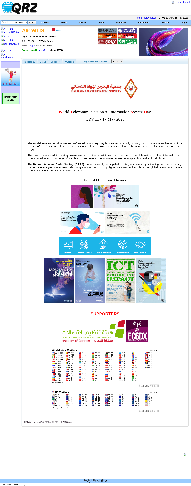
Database (44, 22)
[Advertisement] (104, 455)
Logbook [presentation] (55, 62)
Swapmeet (121, 22)
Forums (82, 22)
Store (101, 22)
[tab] (29, 61)
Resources (143, 22)
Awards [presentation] (69, 62)
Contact (165, 22)
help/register (150, 17)
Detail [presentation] (43, 62)
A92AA (42, 50)
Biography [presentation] (29, 62)
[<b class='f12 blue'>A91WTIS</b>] (163, 55)
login (139, 17)
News (64, 22)
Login (184, 22)
